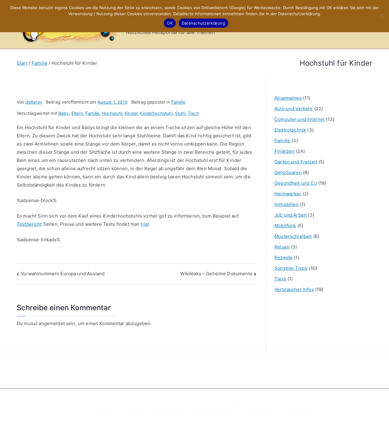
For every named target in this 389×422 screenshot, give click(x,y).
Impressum (105, 410)
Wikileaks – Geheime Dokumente (216, 273)
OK (170, 23)
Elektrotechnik (290, 130)
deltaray (34, 102)
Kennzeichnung (168, 410)
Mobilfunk (285, 225)
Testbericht (29, 224)
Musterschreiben (293, 236)
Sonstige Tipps (291, 268)
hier (145, 224)
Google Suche (301, 410)
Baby (63, 113)
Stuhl (180, 113)
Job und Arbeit (290, 215)
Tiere (280, 279)
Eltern (77, 113)
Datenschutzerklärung (213, 410)
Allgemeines (288, 98)
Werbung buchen (261, 410)
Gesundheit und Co (295, 183)
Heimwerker (287, 194)
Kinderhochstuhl (156, 113)
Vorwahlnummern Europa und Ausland (63, 273)
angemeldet (52, 323)
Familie (178, 102)
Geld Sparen (288, 172)
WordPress (261, 400)
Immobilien (286, 204)
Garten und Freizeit (295, 162)
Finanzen (284, 151)
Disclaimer (134, 410)
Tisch (193, 113)
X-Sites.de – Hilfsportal (177, 400)
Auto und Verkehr (293, 109)
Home (80, 410)
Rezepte (283, 257)
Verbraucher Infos (294, 289)
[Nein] (381, 16)
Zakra (234, 400)
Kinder (131, 113)
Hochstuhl (112, 113)
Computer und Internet (299, 119)
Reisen (282, 247)
